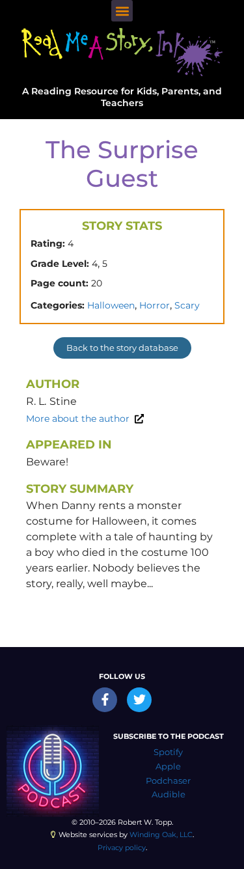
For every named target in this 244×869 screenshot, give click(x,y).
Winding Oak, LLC (161, 834)
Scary (187, 305)
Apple (168, 766)
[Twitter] (139, 699)
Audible (168, 794)
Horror (154, 305)
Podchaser (168, 781)
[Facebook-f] (104, 699)
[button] (122, 10)
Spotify (168, 752)
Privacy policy (122, 847)
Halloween (111, 305)
